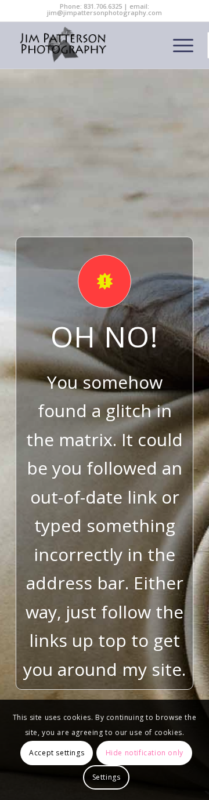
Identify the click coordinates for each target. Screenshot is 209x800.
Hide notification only (144, 753)
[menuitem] (177, 45)
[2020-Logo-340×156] (87, 45)
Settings (106, 777)
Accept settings (56, 753)
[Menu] (177, 45)
